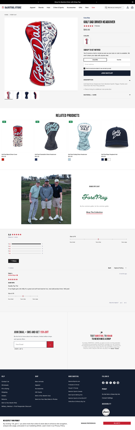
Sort (109, 268)
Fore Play (13, 14)
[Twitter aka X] (110, 383)
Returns (4, 399)
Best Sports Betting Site (75, 395)
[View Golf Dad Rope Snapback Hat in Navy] (102, 159)
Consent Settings (107, 398)
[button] (9, 95)
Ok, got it (117, 423)
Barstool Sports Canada (75, 391)
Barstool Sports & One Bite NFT (77, 398)
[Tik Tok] (114, 383)
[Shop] (118, 383)
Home (6, 14)
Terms (112, 348)
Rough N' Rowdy (73, 388)
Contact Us (5, 381)
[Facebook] (103, 383)
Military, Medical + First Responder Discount (16, 406)
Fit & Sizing (5, 389)
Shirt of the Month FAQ (9, 403)
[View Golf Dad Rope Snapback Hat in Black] (106, 159)
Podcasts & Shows (73, 384)
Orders (4, 396)
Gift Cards (38, 392)
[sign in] (128, 7)
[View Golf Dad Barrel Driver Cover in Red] (3, 159)
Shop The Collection (94, 212)
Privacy (117, 348)
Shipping (4, 392)
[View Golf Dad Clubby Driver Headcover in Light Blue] (69, 159)
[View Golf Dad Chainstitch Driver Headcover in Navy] (36, 159)
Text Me (119, 59)
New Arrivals (39, 381)
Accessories (39, 389)
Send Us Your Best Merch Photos (46, 399)
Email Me (95, 59)
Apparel (37, 385)
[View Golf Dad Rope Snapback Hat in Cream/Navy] (109, 159)
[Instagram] (107, 383)
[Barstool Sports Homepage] (12, 7)
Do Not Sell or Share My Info (111, 394)
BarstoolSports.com (74, 381)
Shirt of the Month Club (43, 396)
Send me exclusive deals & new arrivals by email (98, 68)
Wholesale (5, 385)
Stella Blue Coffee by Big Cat (76, 401)
